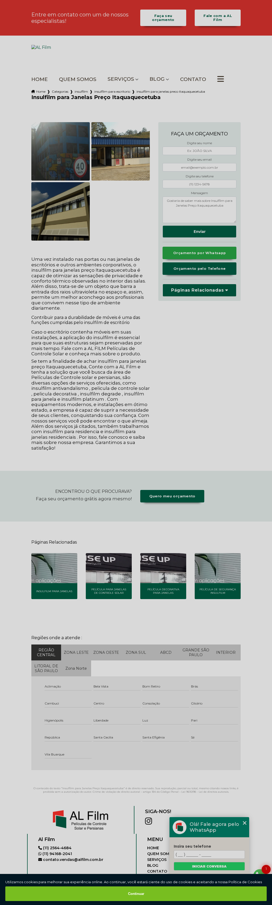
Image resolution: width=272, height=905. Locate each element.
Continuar (136, 894)
